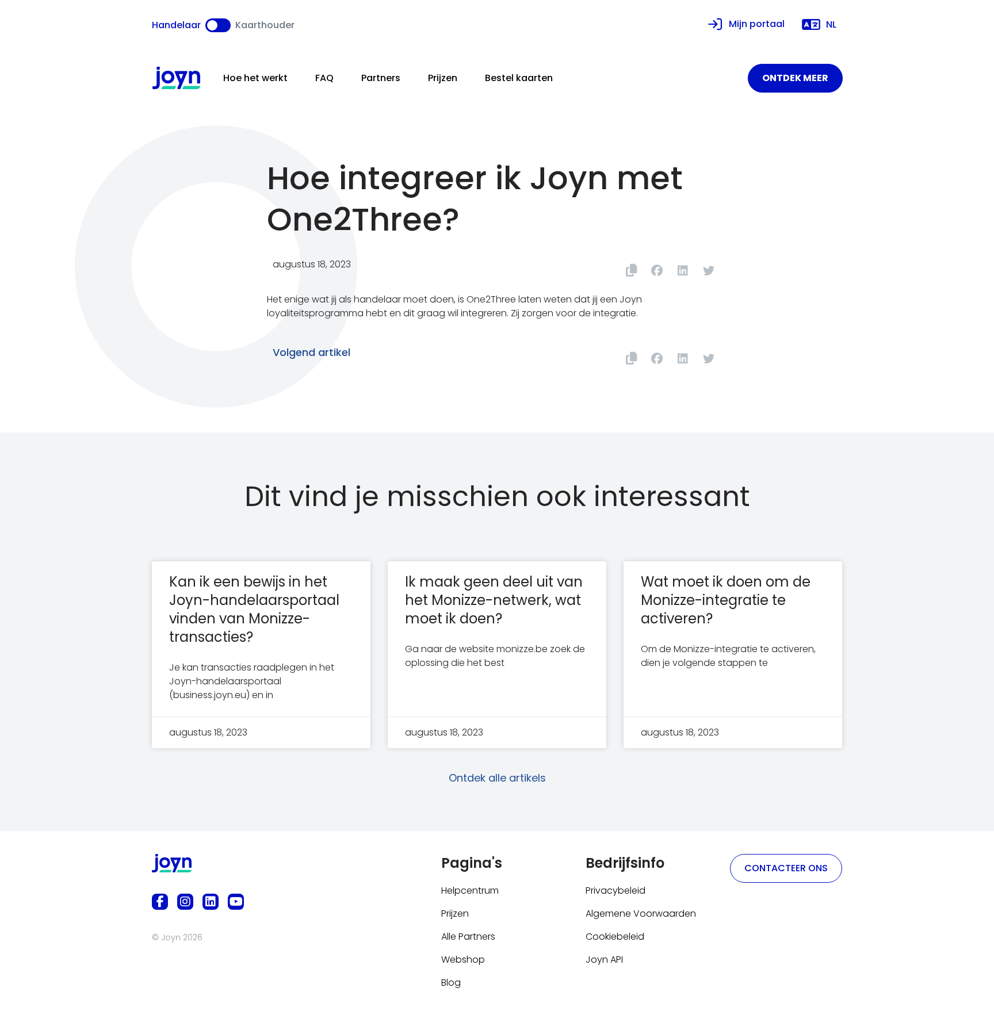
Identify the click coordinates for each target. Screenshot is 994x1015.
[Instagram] (185, 902)
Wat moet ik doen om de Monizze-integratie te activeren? (726, 600)
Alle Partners (468, 936)
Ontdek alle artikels (497, 778)
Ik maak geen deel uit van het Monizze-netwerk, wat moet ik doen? (494, 600)
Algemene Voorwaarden (641, 913)
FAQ (324, 78)
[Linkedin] (210, 902)
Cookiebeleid (615, 936)
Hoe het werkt (255, 78)
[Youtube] (236, 902)
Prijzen (442, 78)
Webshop (463, 959)
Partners (380, 78)
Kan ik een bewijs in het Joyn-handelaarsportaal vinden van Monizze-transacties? (254, 609)
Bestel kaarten (519, 78)
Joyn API (604, 959)
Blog (451, 982)
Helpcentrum (470, 890)
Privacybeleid (615, 890)
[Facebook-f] (160, 902)
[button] (657, 271)
